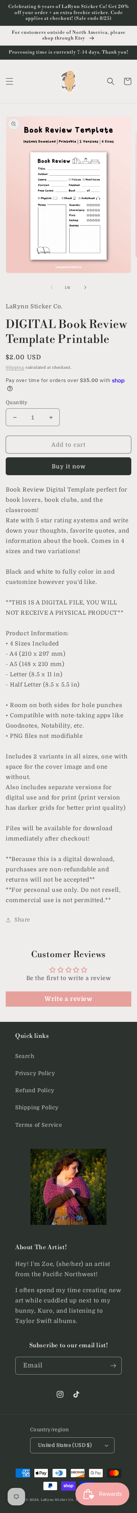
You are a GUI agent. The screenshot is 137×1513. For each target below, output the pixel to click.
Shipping (15, 367)
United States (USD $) (65, 1445)
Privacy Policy (35, 1073)
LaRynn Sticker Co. (58, 1500)
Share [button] (22, 920)
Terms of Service (38, 1125)
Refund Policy (34, 1090)
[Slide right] (85, 287)
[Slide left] (51, 287)
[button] (9, 81)
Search (25, 1056)
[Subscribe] (113, 1366)
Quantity (16, 402)
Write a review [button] (68, 999)
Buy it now (69, 466)
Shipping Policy (37, 1107)
